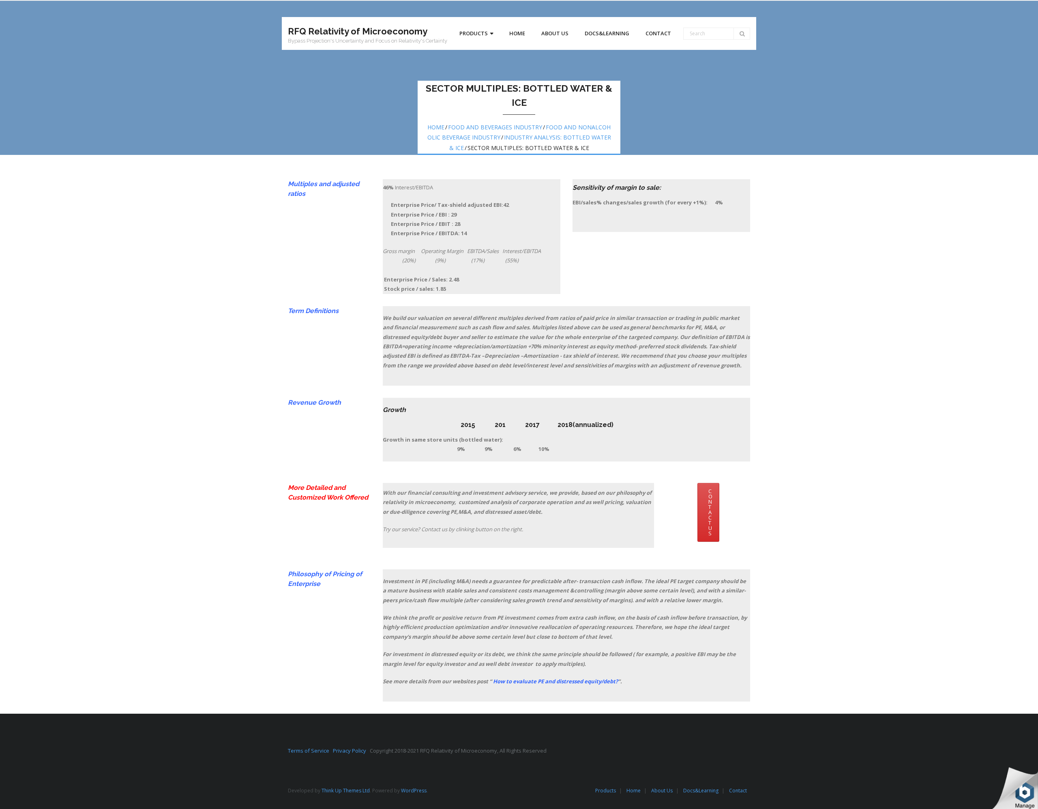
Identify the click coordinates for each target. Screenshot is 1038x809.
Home (435, 127)
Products (605, 790)
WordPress (414, 790)
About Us (662, 790)
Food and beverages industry (495, 127)
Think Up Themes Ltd (346, 790)
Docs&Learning (700, 790)
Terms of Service (310, 750)
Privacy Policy (351, 750)
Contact (738, 790)
